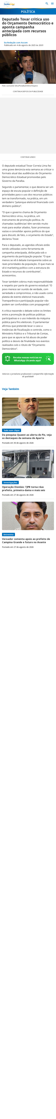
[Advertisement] (28, 126)
